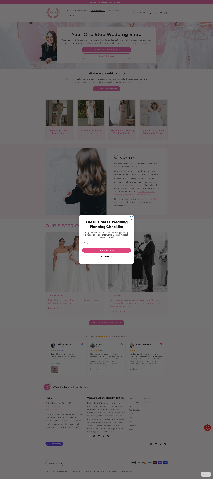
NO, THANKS (106, 257)
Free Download (106, 250)
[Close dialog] (131, 218)
